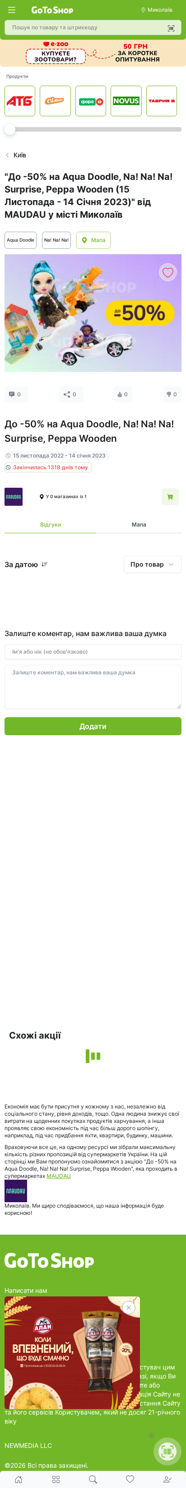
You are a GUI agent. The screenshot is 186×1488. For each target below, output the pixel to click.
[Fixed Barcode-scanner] (167, 1451)
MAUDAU (58, 1175)
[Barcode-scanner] (171, 28)
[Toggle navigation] (12, 10)
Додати (93, 726)
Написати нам (26, 1290)
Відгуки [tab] (50, 524)
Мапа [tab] (139, 524)
